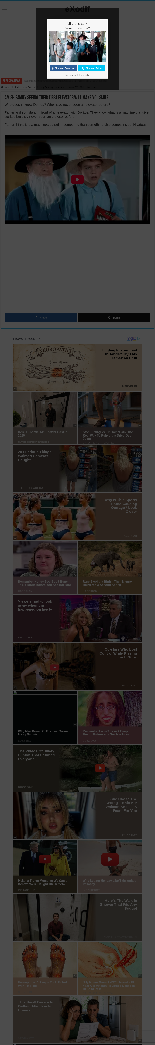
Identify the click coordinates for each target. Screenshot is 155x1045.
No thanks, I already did (77, 75)
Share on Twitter (94, 68)
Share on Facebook (65, 68)
